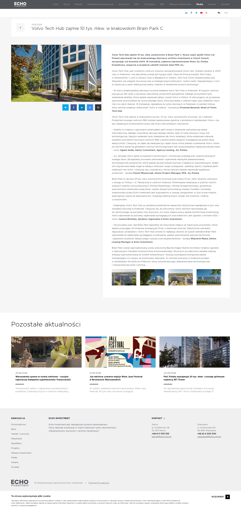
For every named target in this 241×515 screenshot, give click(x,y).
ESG (162, 4)
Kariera (212, 4)
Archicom (124, 4)
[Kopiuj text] (98, 107)
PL (219, 13)
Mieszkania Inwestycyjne (100, 4)
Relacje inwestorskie (180, 4)
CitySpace (149, 4)
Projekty (15, 448)
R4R (136, 4)
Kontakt (225, 4)
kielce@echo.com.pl (161, 437)
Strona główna (18, 424)
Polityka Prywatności (98, 483)
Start (55, 4)
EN (226, 13)
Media (199, 4)
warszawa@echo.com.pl (209, 437)
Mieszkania (16, 439)
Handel (78, 4)
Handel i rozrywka (20, 434)
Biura (66, 4)
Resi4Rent (16, 443)
